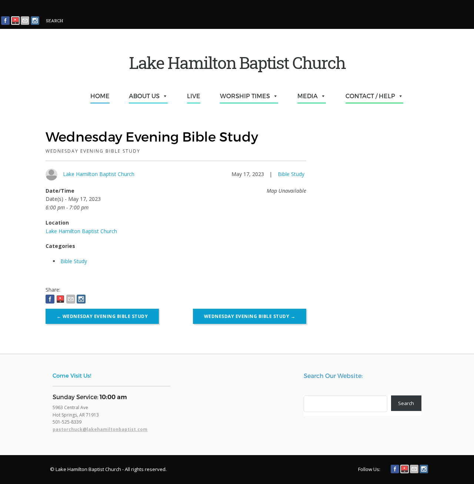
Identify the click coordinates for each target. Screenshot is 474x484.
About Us (144, 95)
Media (307, 95)
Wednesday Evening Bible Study (102, 316)
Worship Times (245, 95)
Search (406, 403)
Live (193, 95)
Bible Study (291, 174)
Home (100, 95)
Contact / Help (370, 95)
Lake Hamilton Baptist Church (98, 174)
